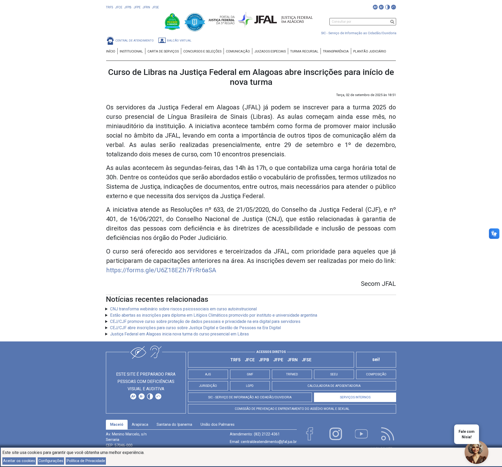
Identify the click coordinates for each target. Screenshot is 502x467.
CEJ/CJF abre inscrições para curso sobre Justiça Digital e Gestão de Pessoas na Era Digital (195, 327)
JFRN (146, 7)
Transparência (336, 51)
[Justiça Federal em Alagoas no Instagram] (335, 433)
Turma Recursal (304, 51)
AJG (208, 374)
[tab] (117, 425)
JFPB (128, 7)
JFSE (155, 7)
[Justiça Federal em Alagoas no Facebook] (309, 433)
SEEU (334, 374)
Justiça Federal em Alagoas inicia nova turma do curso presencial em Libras (179, 334)
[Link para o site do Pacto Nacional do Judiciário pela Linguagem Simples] (194, 21)
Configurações (50, 461)
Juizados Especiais (270, 51)
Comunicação (238, 51)
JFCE (118, 7)
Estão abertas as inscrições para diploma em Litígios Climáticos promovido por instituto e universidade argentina (213, 315)
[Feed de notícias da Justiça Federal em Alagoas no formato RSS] (387, 433)
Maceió (116, 424)
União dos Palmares (218, 424)
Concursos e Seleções (202, 51)
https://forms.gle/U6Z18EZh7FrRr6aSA (161, 270)
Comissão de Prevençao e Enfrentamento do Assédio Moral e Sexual (292, 409)
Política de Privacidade (86, 461)
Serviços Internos (355, 397)
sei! (376, 359)
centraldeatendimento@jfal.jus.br (269, 442)
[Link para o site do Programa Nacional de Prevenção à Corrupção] (172, 21)
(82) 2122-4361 (267, 434)
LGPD (250, 386)
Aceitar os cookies (19, 461)
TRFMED (292, 374)
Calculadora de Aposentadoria (334, 386)
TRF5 (109, 7)
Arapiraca (140, 424)
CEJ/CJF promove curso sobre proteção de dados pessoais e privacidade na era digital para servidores (205, 321)
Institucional (131, 51)
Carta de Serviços (163, 51)
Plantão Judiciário (369, 51)
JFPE (137, 7)
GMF (250, 374)
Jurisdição (208, 386)
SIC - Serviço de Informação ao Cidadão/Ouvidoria (358, 33)
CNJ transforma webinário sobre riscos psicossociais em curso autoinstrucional (183, 308)
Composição (376, 374)
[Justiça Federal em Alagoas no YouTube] (361, 433)
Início (110, 51)
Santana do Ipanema (174, 424)
